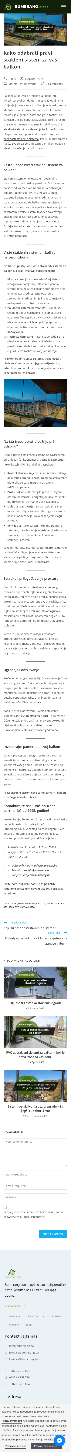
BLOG (29, 1325)
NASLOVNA (14, 1316)
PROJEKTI (13, 1325)
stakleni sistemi (42, 587)
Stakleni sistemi (13, 178)
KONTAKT (57, 1316)
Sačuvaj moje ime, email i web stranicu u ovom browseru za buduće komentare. (33, 1214)
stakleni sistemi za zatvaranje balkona (28, 129)
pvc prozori (53, 903)
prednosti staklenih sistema (21, 139)
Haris (12, 79)
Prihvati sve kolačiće (46, 1445)
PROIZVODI (34, 1316)
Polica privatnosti (12, 1420)
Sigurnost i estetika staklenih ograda (35, 1003)
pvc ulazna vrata (25, 907)
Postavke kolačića (15, 1445)
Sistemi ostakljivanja (22, 84)
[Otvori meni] (63, 6)
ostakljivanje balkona (22, 903)
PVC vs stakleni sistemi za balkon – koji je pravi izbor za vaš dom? (35, 1054)
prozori (40, 903)
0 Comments (54, 84)
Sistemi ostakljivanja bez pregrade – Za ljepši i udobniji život (35, 1108)
